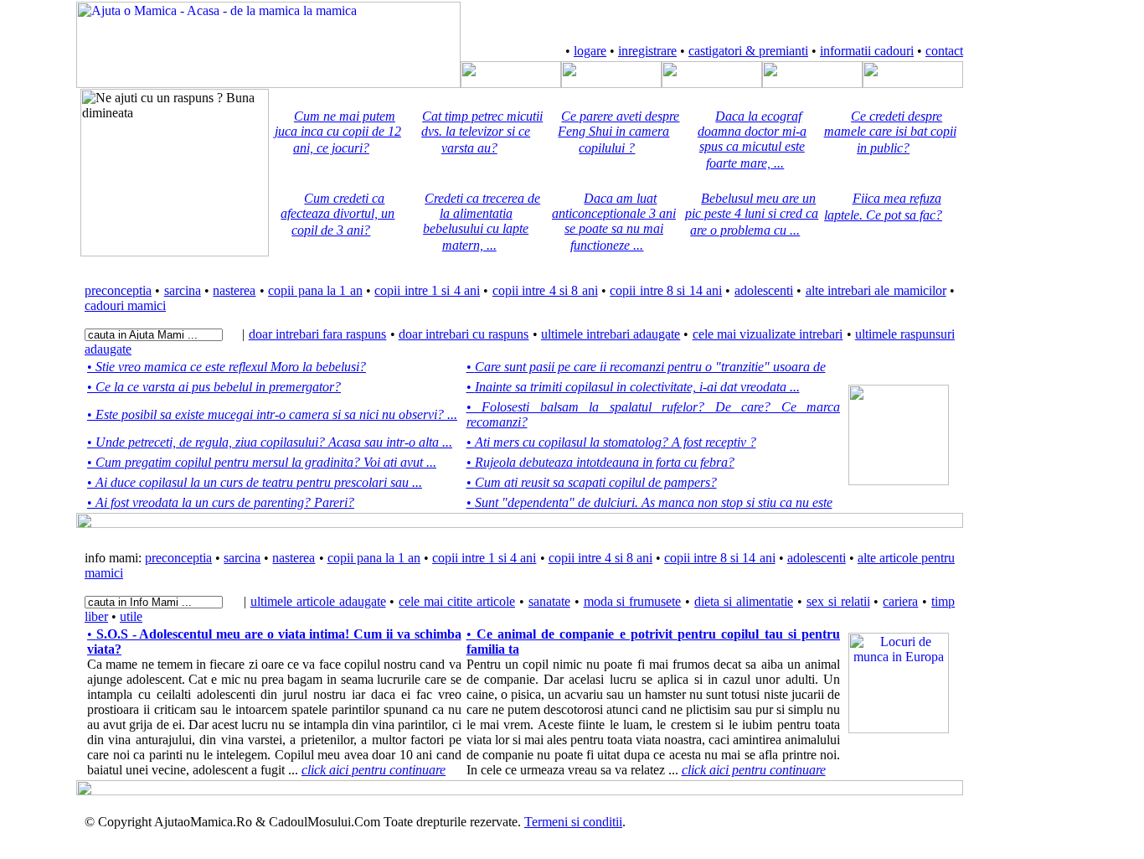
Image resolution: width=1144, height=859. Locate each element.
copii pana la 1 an (315, 290)
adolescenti (763, 290)
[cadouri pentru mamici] (913, 83)
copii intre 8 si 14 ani (666, 290)
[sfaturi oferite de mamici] (712, 83)
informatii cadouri (867, 51)
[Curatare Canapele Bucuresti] (898, 480)
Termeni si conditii (573, 822)
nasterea (234, 290)
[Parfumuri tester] (898, 729)
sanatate (549, 601)
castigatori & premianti (748, 51)
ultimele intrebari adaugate (610, 334)
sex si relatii (838, 601)
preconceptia (118, 290)
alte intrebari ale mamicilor (876, 290)
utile (131, 616)
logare (590, 51)
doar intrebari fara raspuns (318, 334)
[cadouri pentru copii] (812, 83)
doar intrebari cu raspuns (464, 334)
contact (944, 51)
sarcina (182, 290)
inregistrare (647, 51)
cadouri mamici (125, 305)
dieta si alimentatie (743, 601)
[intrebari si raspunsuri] (611, 83)
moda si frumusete (633, 601)
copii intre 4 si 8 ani (545, 290)
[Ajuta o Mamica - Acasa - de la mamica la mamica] (268, 83)
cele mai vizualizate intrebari (768, 334)
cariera (900, 601)
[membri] (511, 83)
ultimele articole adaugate (318, 601)
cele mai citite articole (457, 601)
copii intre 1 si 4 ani (427, 290)
